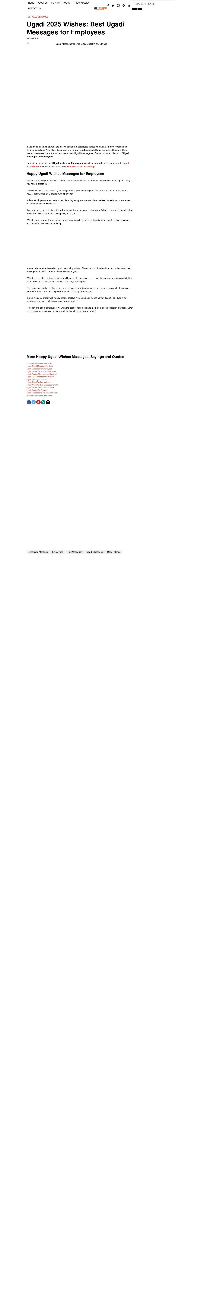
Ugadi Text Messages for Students (40, 376)
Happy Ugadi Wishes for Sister (39, 382)
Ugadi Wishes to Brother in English (40, 387)
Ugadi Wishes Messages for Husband (41, 374)
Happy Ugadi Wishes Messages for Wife (43, 384)
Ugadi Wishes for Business (37, 390)
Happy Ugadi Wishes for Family (39, 363)
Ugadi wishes (113, 551)
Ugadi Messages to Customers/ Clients (42, 392)
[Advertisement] (80, 126)
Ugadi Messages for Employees (39, 368)
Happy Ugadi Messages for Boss (40, 366)
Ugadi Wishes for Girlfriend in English (41, 371)
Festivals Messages (37, 16)
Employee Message (38, 551)
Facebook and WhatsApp (81, 166)
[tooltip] (108, 5)
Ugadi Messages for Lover (37, 379)
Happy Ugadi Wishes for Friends (39, 395)
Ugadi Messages (94, 551)
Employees (57, 551)
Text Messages (75, 551)
